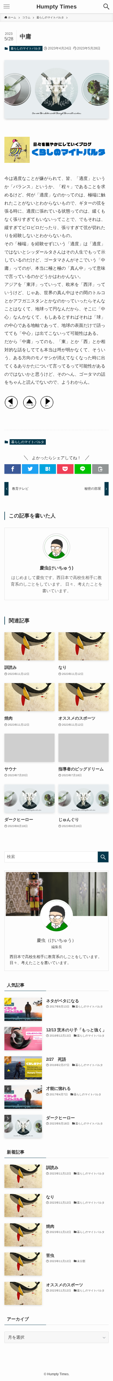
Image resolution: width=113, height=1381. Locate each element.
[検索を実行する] (103, 856)
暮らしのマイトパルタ (26, 48)
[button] (12, 469)
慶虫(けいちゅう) (56, 567)
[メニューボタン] (6, 6)
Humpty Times (56, 7)
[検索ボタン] (106, 6)
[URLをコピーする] (100, 469)
